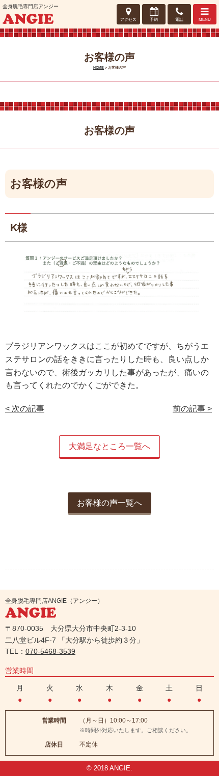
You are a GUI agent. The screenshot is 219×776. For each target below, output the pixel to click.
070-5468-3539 (50, 651)
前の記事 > (192, 408)
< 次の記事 (24, 408)
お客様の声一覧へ (109, 502)
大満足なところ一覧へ (109, 446)
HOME (98, 67)
